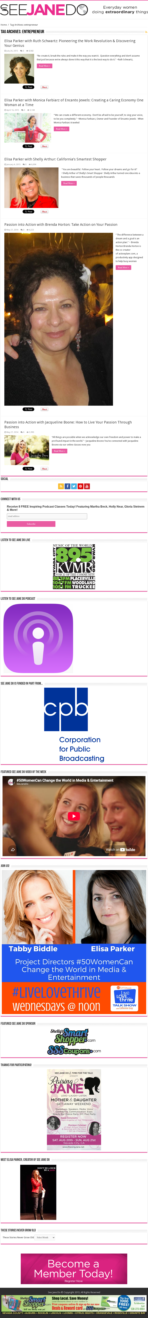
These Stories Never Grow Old (18, 1237)
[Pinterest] (80, 486)
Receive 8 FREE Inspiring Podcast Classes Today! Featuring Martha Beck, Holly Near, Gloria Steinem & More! (75, 508)
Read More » (44, 66)
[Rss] (61, 486)
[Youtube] (87, 486)
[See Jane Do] (74, 9)
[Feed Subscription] (146, 32)
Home (4, 24)
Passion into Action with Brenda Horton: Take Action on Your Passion (60, 224)
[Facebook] (67, 486)
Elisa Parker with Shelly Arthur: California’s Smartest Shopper (55, 159)
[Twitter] (74, 486)
